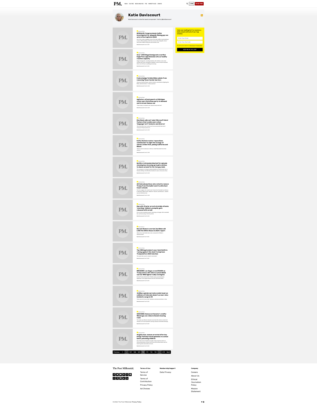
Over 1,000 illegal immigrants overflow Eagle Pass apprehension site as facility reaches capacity (152, 57)
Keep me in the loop (189, 49)
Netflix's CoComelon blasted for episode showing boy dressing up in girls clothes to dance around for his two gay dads (152, 165)
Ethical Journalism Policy (196, 382)
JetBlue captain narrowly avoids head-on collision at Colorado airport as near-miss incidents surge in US (152, 295)
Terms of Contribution (146, 380)
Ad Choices (145, 389)
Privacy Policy (199, 45)
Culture (131, 3)
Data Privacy (165, 372)
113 (155, 352)
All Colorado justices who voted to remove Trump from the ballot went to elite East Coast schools (153, 186)
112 (151, 352)
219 (163, 352)
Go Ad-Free (199, 3)
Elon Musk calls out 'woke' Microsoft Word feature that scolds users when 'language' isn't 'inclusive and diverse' (152, 122)
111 (147, 352)
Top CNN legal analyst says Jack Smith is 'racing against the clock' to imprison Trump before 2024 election (152, 252)
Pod (146, 3)
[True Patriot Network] (120, 378)
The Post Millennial (118, 4)
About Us (195, 376)
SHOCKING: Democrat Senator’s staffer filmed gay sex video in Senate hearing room (151, 316)
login (191, 3)
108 (134, 352)
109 (139, 352)
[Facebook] (114, 374)
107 (130, 352)
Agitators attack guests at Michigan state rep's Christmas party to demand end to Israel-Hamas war (152, 101)
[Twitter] (117, 374)
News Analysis (139, 3)
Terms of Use (192, 45)
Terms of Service (144, 373)
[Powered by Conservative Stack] (203, 402)
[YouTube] (120, 374)
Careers (194, 372)
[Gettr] (123, 378)
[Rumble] (114, 378)
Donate (160, 3)
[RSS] (127, 378)
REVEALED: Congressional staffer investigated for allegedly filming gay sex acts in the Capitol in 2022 (152, 35)
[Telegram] (130, 374)
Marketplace (152, 3)
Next (168, 352)
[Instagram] (123, 374)
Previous (116, 352)
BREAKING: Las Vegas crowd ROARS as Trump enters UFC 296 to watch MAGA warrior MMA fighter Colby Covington (151, 273)
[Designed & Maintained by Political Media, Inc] (202, 402)
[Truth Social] (117, 378)
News (126, 3)
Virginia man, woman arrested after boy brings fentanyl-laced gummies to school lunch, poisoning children (152, 336)
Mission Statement (196, 390)
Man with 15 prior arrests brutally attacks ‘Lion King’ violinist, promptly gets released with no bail (153, 208)
